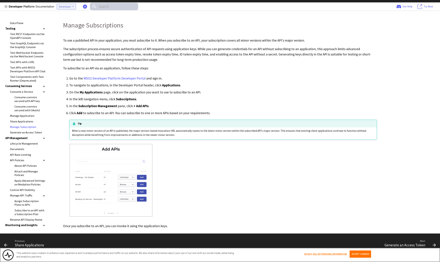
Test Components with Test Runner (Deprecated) (27, 79)
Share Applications (21, 121)
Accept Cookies (360, 254)
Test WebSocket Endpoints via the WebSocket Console (26, 54)
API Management (16, 138)
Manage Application (22, 116)
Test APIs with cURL (22, 62)
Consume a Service (21, 92)
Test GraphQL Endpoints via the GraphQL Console (27, 45)
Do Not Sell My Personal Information (325, 254)
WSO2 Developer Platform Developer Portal (115, 78)
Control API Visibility (22, 190)
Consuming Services (18, 86)
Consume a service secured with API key (27, 99)
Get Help (407, 6)
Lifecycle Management (24, 143)
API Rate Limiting (20, 155)
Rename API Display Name (26, 219)
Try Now (428, 6)
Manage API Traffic (21, 195)
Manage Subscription (23, 127)
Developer (65, 6)
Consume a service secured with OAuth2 (27, 108)
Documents (17, 149)
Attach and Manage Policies (26, 173)
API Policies (17, 160)
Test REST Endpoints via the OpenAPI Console (27, 36)
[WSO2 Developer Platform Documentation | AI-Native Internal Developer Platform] (29, 6)
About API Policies (25, 166)
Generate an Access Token (26, 132)
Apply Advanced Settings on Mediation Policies (29, 182)
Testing (10, 28)
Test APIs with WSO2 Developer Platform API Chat (28, 69)
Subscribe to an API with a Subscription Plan (29, 212)
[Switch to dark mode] (85, 6)
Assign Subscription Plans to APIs (26, 203)
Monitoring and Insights (21, 225)
